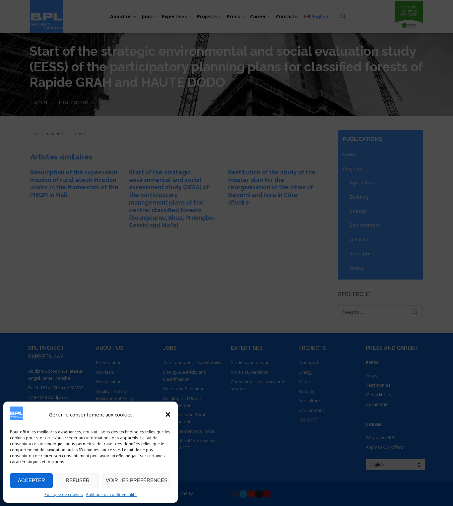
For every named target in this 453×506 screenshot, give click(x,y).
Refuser (78, 480)
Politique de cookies (63, 494)
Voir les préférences (136, 480)
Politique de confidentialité (111, 494)
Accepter (31, 480)
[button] (167, 414)
